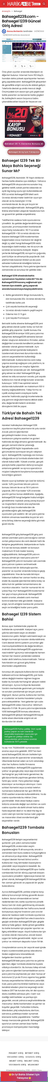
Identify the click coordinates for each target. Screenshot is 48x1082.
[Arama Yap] (44, 4)
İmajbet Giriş (31, 1061)
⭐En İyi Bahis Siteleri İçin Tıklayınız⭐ (24, 1076)
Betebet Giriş (32, 1053)
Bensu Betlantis (15, 31)
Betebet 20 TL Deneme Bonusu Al (24, 144)
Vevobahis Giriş (17, 1064)
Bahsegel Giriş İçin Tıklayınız (24, 152)
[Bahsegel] (24, 121)
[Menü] (4, 4)
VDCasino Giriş (15, 1057)
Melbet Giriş (16, 1061)
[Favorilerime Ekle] (15, 66)
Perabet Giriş (16, 1053)
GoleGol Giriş (33, 1057)
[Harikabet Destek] (24, 3)
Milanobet (33, 1064)
